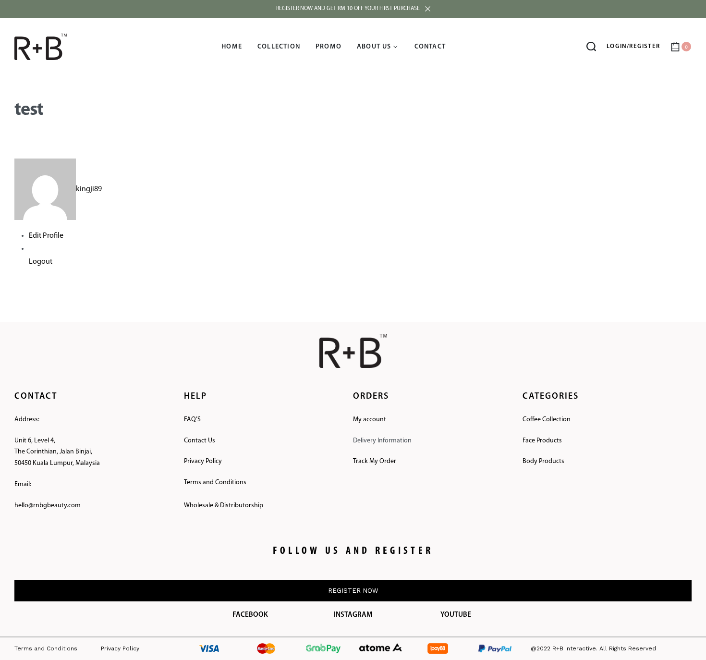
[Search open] (591, 46)
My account (369, 419)
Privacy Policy (203, 461)
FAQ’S (192, 419)
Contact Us (199, 440)
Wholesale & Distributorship (223, 505)
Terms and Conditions (215, 482)
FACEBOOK (250, 615)
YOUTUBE (455, 615)
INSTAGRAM (353, 615)
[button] (353, 590)
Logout (40, 262)
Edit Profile (46, 236)
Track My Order (374, 461)
